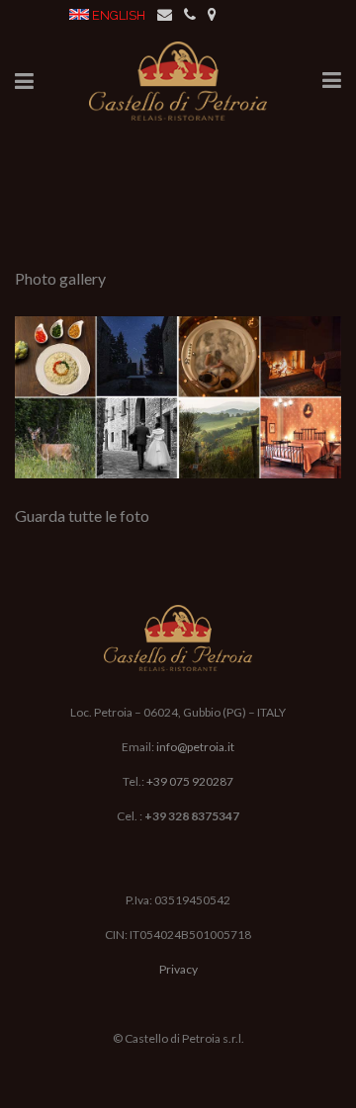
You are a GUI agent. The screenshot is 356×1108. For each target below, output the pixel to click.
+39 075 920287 (189, 781)
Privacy (178, 969)
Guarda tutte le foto (82, 515)
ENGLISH (118, 15)
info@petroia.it (195, 746)
